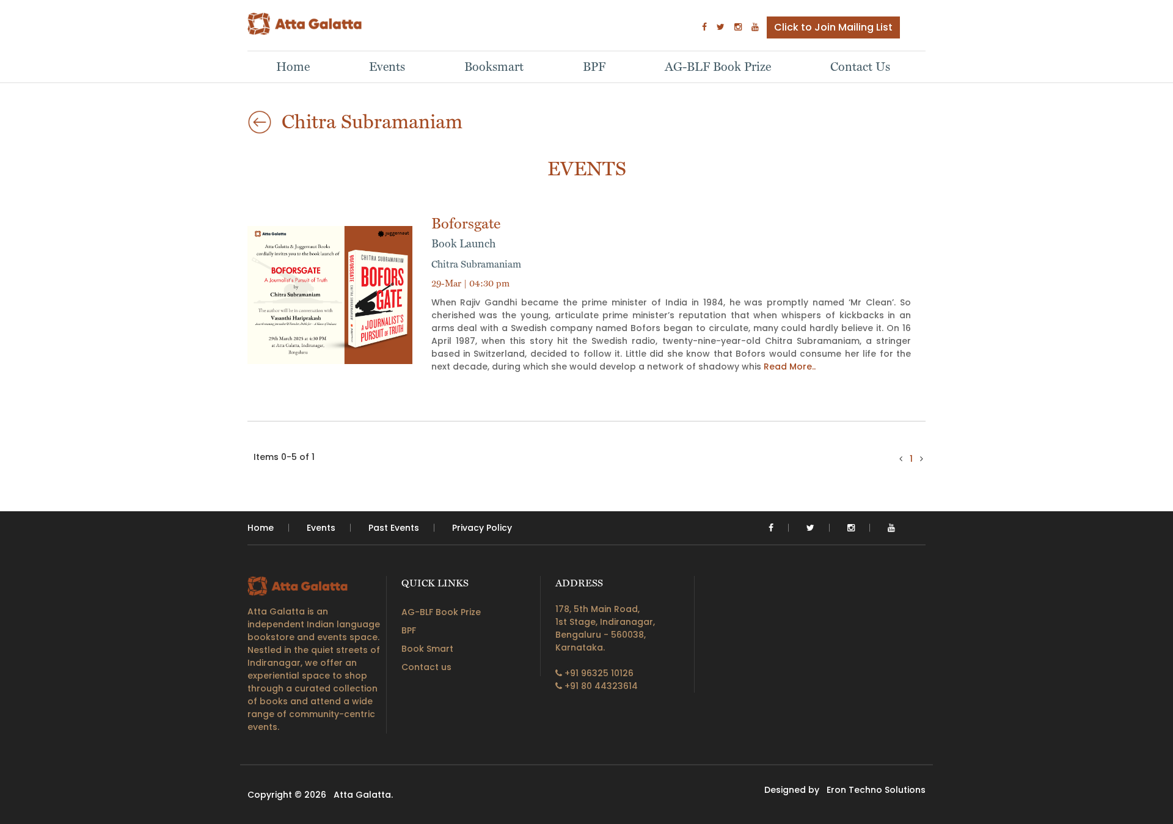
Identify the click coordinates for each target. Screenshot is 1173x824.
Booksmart (494, 66)
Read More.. (790, 366)
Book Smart (427, 649)
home (260, 528)
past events (393, 528)
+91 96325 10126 (598, 673)
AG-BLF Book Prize (718, 66)
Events (387, 66)
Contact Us (860, 66)
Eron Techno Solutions (876, 790)
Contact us (426, 667)
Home (293, 66)
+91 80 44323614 (600, 686)
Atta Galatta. (363, 795)
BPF (594, 66)
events (321, 528)
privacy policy (482, 528)
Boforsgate (465, 232)
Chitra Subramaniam (476, 264)
